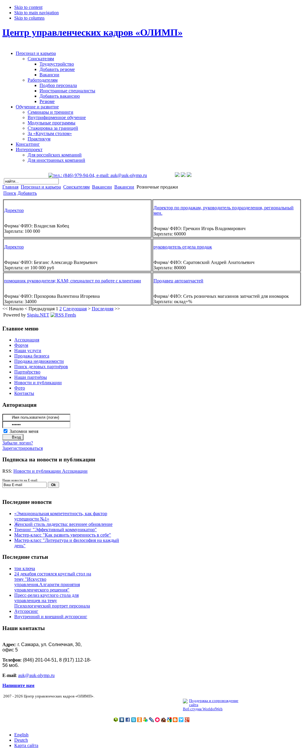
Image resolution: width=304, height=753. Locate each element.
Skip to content (28, 7)
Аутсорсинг (26, 611)
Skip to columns (29, 17)
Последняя (102, 308)
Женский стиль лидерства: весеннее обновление (63, 524)
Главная (10, 186)
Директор (14, 210)
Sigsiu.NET (38, 314)
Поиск (9, 193)
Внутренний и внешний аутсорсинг (50, 616)
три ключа (24, 568)
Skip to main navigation (36, 12)
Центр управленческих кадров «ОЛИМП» (92, 32)
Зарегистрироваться (22, 448)
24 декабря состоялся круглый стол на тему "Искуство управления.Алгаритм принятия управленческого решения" (52, 581)
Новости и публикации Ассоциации (50, 471)
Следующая (75, 308)
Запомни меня (24, 431)
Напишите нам (18, 685)
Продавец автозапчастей (178, 280)
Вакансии (102, 186)
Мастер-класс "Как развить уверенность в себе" (62, 534)
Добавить (27, 193)
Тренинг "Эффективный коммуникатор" (55, 529)
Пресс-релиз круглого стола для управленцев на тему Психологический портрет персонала (52, 600)
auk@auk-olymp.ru (36, 675)
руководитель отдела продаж (182, 246)
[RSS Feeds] (63, 314)
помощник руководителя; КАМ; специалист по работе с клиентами (72, 280)
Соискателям (76, 186)
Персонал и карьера (41, 186)
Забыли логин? (17, 442)
